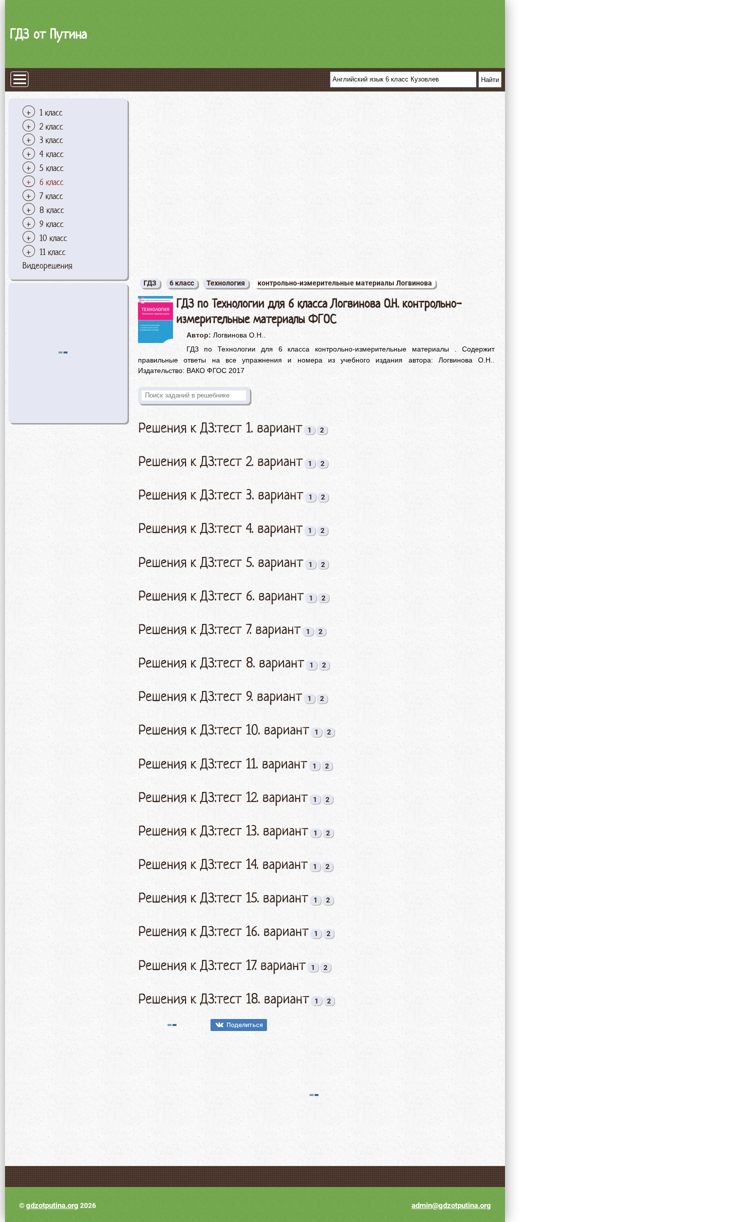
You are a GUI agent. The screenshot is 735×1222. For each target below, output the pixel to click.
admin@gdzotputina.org (451, 1205)
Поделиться (244, 1024)
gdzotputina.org (52, 1205)
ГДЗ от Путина (48, 33)
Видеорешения (47, 265)
